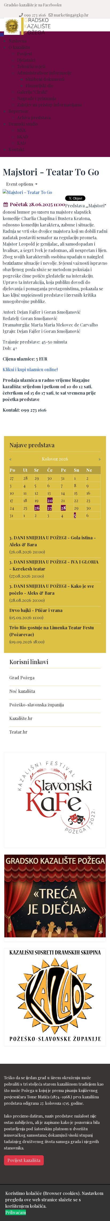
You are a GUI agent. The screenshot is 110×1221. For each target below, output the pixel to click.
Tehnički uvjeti (31, 66)
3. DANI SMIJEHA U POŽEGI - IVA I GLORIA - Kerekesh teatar (54, 565)
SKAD (22, 136)
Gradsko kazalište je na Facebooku (32, 4)
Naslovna (17, 41)
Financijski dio (39, 85)
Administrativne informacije (44, 73)
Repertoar (19, 111)
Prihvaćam (15, 1212)
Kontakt (16, 149)
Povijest (24, 53)
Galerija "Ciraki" (32, 92)
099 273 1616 (35, 15)
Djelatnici (26, 60)
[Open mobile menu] (2, 34)
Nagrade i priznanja (36, 98)
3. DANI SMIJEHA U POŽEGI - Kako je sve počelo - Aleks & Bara (51, 589)
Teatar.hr (18, 732)
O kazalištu (19, 47)
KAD (21, 143)
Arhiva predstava (33, 117)
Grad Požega (21, 677)
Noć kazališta (22, 691)
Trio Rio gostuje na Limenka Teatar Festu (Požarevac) (51, 631)
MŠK (21, 130)
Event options (20, 184)
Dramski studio (23, 124)
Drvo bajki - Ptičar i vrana (35, 610)
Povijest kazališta (23, 1160)
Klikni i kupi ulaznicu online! (30, 369)
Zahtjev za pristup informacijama (49, 104)
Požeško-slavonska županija (36, 704)
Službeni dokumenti (45, 79)
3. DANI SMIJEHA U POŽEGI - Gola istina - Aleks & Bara (52, 541)
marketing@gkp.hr (71, 15)
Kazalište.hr (21, 718)
